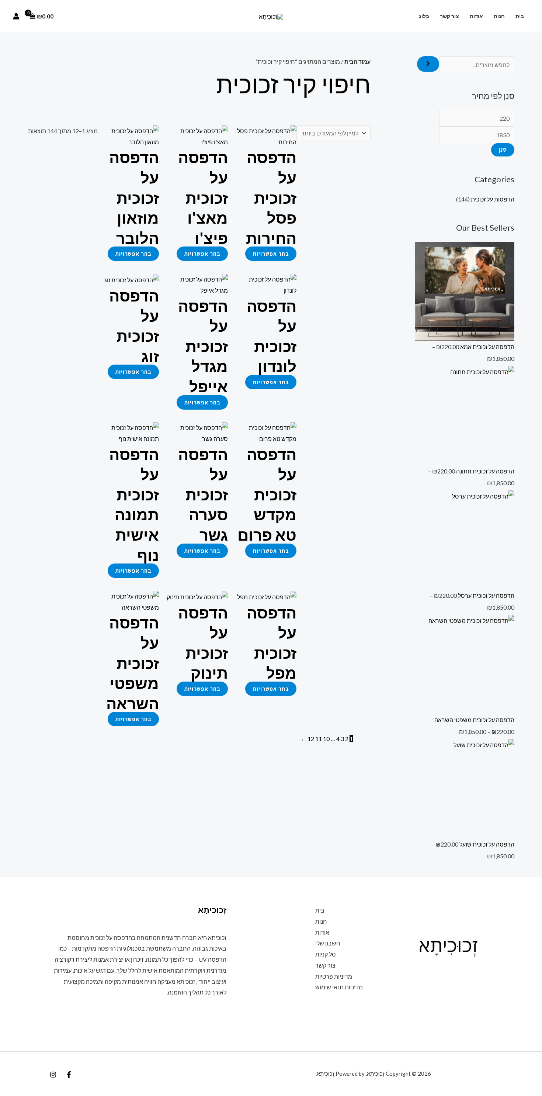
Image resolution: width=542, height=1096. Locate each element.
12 (311, 738)
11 (318, 738)
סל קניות (325, 954)
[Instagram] (53, 1074)
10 (326, 738)
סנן (502, 150)
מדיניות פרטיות (333, 976)
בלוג (424, 16)
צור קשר (449, 16)
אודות (476, 16)
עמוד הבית (357, 61)
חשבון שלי (327, 943)
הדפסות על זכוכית (492, 199)
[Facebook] (69, 1074)
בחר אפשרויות (271, 253)
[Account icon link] (16, 16)
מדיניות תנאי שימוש (339, 986)
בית (519, 16)
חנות (499, 16)
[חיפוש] (428, 64)
